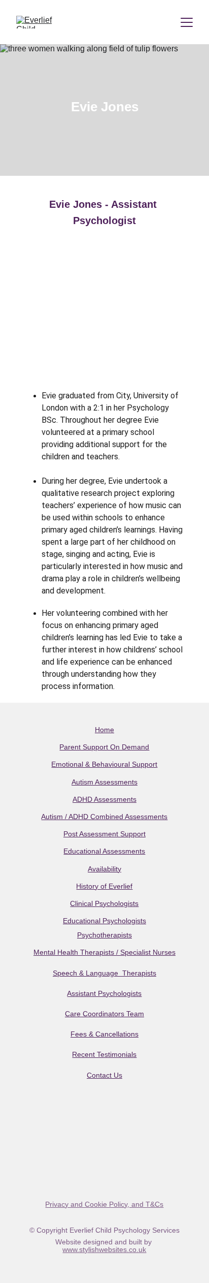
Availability (104, 869)
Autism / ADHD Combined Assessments (104, 816)
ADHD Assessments (104, 799)
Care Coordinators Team (104, 1014)
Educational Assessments (104, 851)
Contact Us (104, 1075)
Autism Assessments (104, 782)
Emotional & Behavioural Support (104, 764)
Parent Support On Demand (104, 747)
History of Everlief (104, 886)
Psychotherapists (104, 935)
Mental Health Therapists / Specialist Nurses (104, 952)
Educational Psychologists (104, 921)
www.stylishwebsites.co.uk (104, 1249)
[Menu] (187, 22)
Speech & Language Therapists (104, 973)
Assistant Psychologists (104, 993)
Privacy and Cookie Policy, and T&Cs (104, 1204)
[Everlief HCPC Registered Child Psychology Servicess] (104, 1153)
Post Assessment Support (104, 834)
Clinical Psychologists (104, 903)
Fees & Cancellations (104, 1034)
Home (104, 730)
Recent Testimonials (104, 1054)
